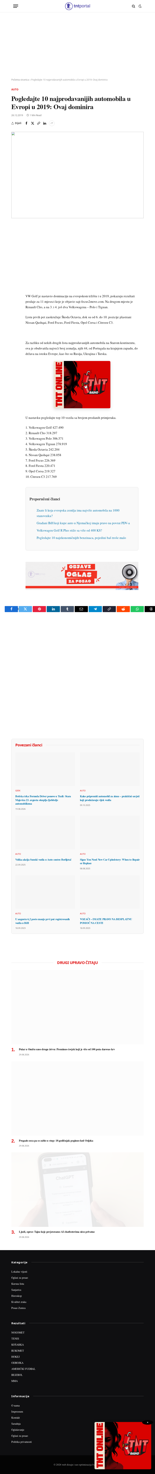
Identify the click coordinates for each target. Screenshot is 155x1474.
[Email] (15, 262)
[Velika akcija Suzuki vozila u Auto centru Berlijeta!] (45, 832)
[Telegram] (15, 297)
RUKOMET (17, 1350)
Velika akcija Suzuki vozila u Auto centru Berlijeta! (43, 860)
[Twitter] (15, 245)
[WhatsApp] (15, 306)
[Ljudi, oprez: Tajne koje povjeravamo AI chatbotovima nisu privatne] (77, 1189)
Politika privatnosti (21, 1442)
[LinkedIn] (15, 280)
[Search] (133, 6)
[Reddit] (15, 289)
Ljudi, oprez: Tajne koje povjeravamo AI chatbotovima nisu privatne (57, 1232)
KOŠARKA (17, 1344)
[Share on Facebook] (26, 123)
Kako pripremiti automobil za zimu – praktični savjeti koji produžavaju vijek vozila (110, 798)
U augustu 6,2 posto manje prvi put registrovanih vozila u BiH (42, 921)
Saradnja (16, 1423)
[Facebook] (15, 236)
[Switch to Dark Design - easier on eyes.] (140, 6)
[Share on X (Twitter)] (32, 123)
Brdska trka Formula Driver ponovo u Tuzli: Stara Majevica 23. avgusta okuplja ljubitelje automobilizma (43, 800)
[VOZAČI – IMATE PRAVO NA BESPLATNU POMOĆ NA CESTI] (110, 892)
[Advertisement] (77, 45)
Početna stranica (20, 79)
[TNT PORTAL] (77, 6)
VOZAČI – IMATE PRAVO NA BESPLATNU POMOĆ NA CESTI (106, 921)
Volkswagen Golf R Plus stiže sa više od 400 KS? (69, 530)
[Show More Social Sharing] (52, 123)
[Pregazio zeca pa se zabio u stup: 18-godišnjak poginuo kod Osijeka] (77, 1098)
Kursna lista (17, 1283)
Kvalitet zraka (18, 1302)
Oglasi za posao (19, 1277)
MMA (14, 1381)
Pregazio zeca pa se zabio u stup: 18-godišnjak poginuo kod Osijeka (56, 1141)
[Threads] (15, 315)
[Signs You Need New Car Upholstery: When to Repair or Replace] (110, 832)
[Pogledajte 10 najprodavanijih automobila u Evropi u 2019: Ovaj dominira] (77, 175)
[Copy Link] (38, 123)
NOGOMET (18, 1332)
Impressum (17, 1411)
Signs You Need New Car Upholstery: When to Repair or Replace (110, 861)
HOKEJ (15, 1356)
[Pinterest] (15, 254)
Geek (17, 790)
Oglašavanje (17, 1429)
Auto (14, 89)
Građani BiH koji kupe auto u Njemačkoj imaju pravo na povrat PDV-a (83, 523)
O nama (15, 1405)
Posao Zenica (18, 1308)
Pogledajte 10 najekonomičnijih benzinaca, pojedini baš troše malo (81, 538)
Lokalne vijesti (19, 1271)
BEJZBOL (17, 1375)
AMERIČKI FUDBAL (23, 1369)
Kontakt (15, 1417)
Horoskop (16, 1296)
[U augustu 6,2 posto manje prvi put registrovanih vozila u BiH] (45, 892)
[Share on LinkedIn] (44, 123)
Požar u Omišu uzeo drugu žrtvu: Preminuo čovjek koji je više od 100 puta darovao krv (67, 1049)
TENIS (15, 1338)
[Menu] (15, 6)
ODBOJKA (17, 1363)
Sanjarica (16, 1290)
